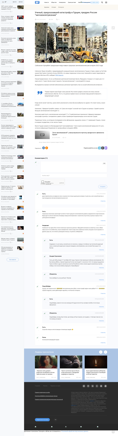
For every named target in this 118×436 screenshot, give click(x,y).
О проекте (37, 386)
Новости (46, 2)
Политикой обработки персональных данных (74, 431)
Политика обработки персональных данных (46, 396)
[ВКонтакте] (43, 148)
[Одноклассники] (46, 148)
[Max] (105, 148)
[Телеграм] (99, 148)
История (54, 7)
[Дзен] (102, 148)
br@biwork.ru (74, 405)
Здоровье (46, 7)
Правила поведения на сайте (42, 392)
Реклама (45, 386)
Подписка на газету (55, 386)
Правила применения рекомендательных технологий (49, 399)
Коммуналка (62, 2)
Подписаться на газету (42, 419)
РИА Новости (59, 75)
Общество (54, 2)
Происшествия (72, 2)
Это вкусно (61, 7)
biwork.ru (92, 400)
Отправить (102, 186)
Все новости (12, 259)
